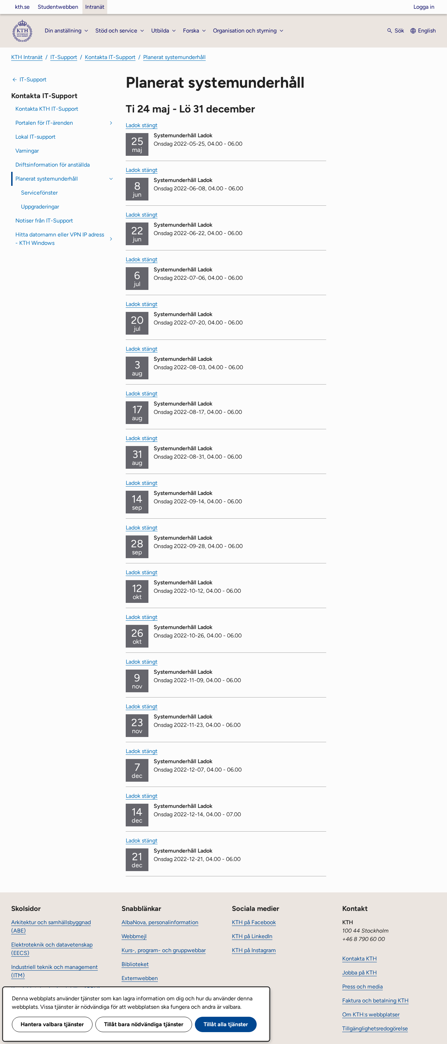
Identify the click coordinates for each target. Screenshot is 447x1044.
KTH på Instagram (254, 950)
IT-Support (63, 57)
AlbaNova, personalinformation (160, 922)
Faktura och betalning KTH (375, 1000)
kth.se (22, 6)
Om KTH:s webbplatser (371, 1014)
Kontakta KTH (359, 958)
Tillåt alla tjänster (226, 1024)
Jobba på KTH (359, 972)
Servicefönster (39, 192)
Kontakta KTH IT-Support (46, 108)
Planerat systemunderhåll (174, 57)
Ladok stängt (141, 125)
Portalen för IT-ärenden (44, 122)
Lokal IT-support (35, 136)
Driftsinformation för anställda (52, 164)
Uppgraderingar (40, 206)
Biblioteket (135, 964)
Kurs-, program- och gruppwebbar (164, 950)
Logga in (423, 6)
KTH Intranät (27, 57)
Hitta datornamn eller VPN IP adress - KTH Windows (59, 238)
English (427, 30)
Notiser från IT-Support (44, 220)
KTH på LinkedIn (252, 936)
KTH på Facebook (254, 922)
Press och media (362, 986)
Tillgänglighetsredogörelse (375, 1028)
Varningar (27, 150)
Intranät (94, 6)
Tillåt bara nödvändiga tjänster (143, 1024)
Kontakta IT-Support (110, 57)
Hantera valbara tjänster (52, 1024)
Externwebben (140, 978)
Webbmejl (134, 936)
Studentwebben (58, 6)
